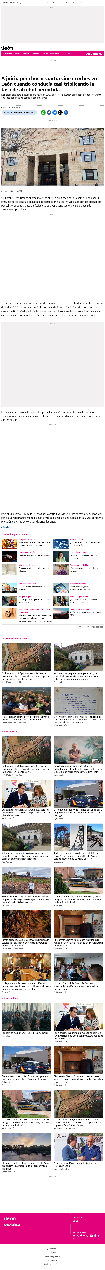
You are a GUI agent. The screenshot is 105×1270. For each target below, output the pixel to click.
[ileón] (18, 1218)
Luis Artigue (6, 1036)
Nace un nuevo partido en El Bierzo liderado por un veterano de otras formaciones (25, 718)
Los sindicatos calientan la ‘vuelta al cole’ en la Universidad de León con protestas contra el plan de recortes (26, 812)
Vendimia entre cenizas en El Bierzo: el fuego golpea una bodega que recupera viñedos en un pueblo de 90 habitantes (25, 899)
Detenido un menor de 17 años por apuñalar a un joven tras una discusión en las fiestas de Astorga (78, 812)
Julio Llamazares (30, 3)
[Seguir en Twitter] (78, 1235)
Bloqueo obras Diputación (80, 3)
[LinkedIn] (66, 112)
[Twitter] (60, 112)
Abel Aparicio (59, 682)
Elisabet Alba (7, 905)
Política (18, 54)
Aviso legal (52, 1260)
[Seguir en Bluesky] (74, 1235)
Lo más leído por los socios (15, 638)
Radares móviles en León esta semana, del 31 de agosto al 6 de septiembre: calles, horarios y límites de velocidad (78, 899)
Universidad (55, 54)
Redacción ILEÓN (60, 725)
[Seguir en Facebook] (81, 1235)
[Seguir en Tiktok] (95, 1235)
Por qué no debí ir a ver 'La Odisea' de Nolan (25, 1032)
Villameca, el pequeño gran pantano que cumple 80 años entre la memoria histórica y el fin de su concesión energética (77, 676)
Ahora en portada (10, 731)
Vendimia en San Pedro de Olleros (62, 3)
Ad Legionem (21, 3)
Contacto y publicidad (52, 1264)
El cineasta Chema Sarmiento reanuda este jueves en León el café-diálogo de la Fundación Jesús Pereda (78, 942)
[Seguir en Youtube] (91, 1235)
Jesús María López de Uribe (12, 682)
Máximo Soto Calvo (61, 1169)
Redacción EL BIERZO (10, 723)
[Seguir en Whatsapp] (99, 1235)
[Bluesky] (54, 112)
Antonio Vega (7, 992)
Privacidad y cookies (52, 1256)
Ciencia (45, 54)
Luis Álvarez (58, 862)
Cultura (26, 54)
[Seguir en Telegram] (84, 1235)
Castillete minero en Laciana (43, 3)
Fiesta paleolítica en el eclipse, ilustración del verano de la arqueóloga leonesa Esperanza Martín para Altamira (26, 942)
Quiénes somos (52, 1249)
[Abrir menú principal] (102, 48)
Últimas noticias (10, 998)
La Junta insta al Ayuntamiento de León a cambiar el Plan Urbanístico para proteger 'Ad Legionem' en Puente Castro (26, 676)
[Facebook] (49, 112)
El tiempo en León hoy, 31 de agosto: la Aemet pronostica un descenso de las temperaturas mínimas (26, 1165)
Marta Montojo (59, 775)
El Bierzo (66, 54)
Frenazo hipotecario (94, 3)
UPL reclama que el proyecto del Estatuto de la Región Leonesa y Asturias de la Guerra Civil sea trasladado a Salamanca (78, 719)
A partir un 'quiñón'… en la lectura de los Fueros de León (75, 1164)
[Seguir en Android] (74, 1221)
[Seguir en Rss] (74, 1239)
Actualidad (7, 54)
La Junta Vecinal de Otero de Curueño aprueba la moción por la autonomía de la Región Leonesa (76, 986)
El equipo (52, 1253)
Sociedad (35, 54)
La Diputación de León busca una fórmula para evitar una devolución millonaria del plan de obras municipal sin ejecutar (26, 986)
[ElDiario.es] (94, 54)
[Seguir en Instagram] (87, 1235)
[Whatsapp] (43, 112)
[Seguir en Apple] (77, 1221)
